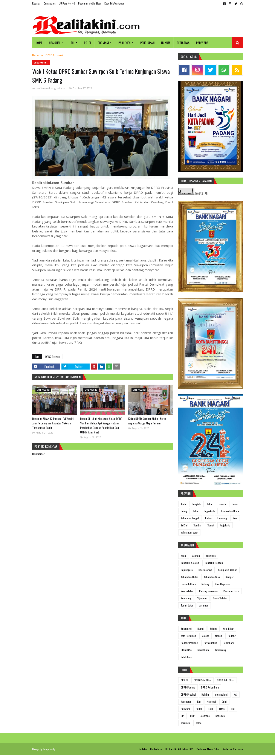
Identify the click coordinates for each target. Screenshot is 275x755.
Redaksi (36, 3)
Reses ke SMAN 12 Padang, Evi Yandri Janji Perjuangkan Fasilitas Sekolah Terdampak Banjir (52, 423)
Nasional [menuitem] (55, 42)
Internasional (221, 694)
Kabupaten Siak (212, 577)
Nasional (211, 701)
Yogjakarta (225, 525)
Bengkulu (196, 504)
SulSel (184, 525)
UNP (192, 716)
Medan (218, 635)
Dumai (200, 628)
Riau (235, 518)
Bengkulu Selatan (190, 563)
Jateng (184, 511)
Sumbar (197, 525)
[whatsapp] (241, 3)
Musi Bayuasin (222, 584)
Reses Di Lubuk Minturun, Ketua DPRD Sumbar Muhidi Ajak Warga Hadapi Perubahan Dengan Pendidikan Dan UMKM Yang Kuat (101, 425)
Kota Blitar (228, 628)
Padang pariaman (208, 591)
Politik (199, 708)
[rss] (237, 70)
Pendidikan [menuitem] (147, 42)
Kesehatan (186, 701)
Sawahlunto (203, 650)
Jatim (196, 511)
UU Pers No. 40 (67, 3)
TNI (233, 708)
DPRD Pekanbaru (210, 687)
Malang (205, 584)
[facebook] (224, 3)
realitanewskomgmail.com (51, 88)
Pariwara (185, 708)
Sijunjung (202, 598)
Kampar (230, 577)
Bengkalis (211, 555)
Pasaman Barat (231, 591)
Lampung (222, 518)
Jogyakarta (209, 511)
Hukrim (205, 694)
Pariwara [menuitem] (202, 42)
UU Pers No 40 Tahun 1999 (179, 749)
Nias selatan (187, 591)
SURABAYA (186, 650)
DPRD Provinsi (54, 55)
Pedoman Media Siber (89, 3)
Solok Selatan (220, 598)
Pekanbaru (228, 643)
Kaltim (208, 518)
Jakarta (222, 504)
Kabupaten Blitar (189, 577)
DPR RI (184, 680)
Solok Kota (186, 657)
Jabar (210, 504)
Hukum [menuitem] (165, 42)
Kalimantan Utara (230, 511)
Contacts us (50, 3)
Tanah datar (187, 605)
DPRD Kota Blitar (202, 680)
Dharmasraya (205, 570)
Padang (232, 635)
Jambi (235, 504)
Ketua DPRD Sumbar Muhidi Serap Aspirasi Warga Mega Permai (147, 420)
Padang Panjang (189, 643)
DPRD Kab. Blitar (225, 680)
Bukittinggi (186, 628)
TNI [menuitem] (72, 42)
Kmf (199, 701)
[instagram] (230, 3)
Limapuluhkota (188, 584)
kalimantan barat (189, 532)
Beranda (37, 55)
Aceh (183, 504)
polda (199, 723)
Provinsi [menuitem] (103, 42)
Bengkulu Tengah (214, 563)
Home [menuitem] (38, 42)
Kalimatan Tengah (190, 518)
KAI (235, 694)
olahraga (205, 716)
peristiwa (220, 716)
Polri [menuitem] (87, 42)
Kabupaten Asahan (227, 570)
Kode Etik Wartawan (114, 3)
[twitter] (235, 3)
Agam (183, 555)
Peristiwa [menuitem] (183, 42)
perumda (185, 723)
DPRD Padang (188, 687)
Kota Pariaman (188, 635)
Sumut (210, 525)
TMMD (222, 708)
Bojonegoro (187, 570)
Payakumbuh (210, 643)
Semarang (186, 598)
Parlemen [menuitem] (124, 42)
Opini (224, 701)
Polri (210, 708)
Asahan (196, 555)
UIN (182, 716)
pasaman (203, 605)
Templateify (49, 749)
